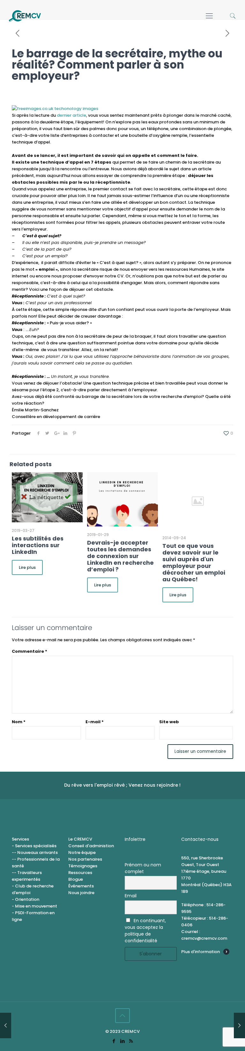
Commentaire (29, 651)
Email (131, 896)
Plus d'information (200, 952)
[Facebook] (113, 1041)
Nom (19, 722)
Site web (169, 722)
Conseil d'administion (91, 846)
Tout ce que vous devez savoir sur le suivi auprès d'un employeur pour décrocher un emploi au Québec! (193, 562)
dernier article (71, 115)
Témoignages (82, 866)
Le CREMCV (80, 839)
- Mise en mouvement (34, 906)
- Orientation (25, 899)
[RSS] (131, 1041)
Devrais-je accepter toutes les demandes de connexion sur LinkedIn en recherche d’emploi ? (120, 556)
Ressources (80, 873)
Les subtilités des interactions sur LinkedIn (37, 545)
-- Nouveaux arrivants (35, 852)
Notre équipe (82, 852)
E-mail (94, 722)
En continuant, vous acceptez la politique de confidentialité (145, 930)
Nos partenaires (85, 859)
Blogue (75, 879)
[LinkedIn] (122, 1041)
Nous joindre (81, 893)
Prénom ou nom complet (143, 868)
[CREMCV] (25, 16)
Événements (81, 886)
